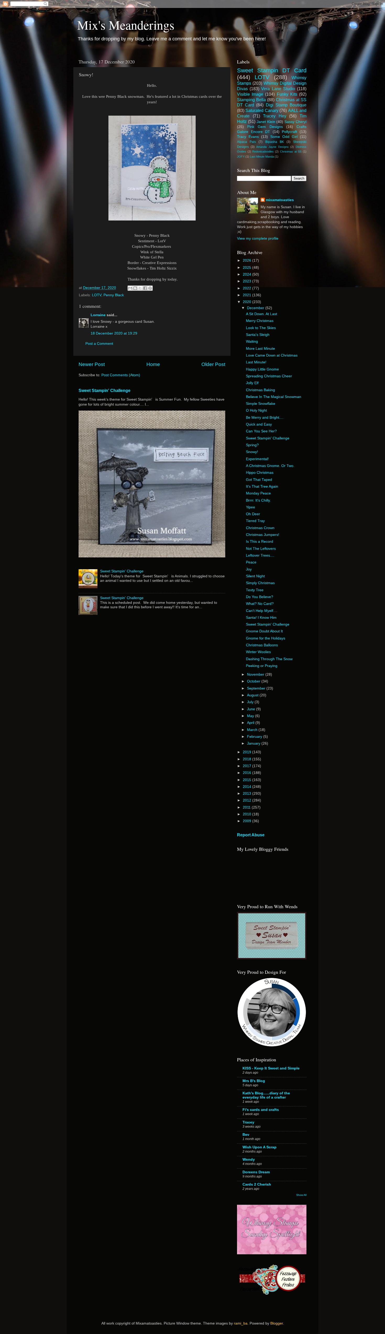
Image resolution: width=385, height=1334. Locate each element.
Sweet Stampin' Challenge (104, 390)
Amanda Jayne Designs (272, 146)
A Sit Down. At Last (261, 314)
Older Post (213, 364)
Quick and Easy (259, 424)
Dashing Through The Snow (269, 659)
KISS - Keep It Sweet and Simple (271, 1068)
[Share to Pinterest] (150, 288)
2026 (247, 260)
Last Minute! (256, 362)
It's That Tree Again (262, 486)
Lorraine (98, 315)
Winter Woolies (258, 652)
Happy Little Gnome (262, 369)
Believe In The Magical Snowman (273, 397)
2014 (247, 787)
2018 (247, 759)
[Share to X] (140, 288)
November (256, 674)
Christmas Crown (260, 528)
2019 (247, 752)
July (251, 702)
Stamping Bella (251, 99)
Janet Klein (266, 122)
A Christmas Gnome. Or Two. (270, 466)
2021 (247, 295)
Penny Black (113, 295)
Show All (301, 1194)
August (253, 695)
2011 (247, 807)
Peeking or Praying (261, 666)
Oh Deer (253, 514)
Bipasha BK (274, 142)
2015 (247, 780)
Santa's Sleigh (258, 335)
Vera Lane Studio (278, 88)
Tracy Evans (248, 137)
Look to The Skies (261, 328)
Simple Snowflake (260, 404)
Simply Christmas (260, 583)
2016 (247, 773)
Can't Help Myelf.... (261, 611)
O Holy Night (256, 410)
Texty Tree (254, 590)
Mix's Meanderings (125, 24)
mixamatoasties (280, 200)
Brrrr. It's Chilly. (258, 500)
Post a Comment (99, 344)
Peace (251, 562)
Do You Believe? (259, 597)
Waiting (252, 341)
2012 (247, 800)
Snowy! (252, 452)
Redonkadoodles (263, 151)
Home (153, 364)
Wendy (249, 1159)
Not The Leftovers (261, 549)
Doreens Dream (256, 1172)
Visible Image (250, 94)
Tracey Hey (274, 116)
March (252, 730)
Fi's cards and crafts (261, 1110)
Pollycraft (289, 132)
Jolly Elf (252, 383)
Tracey (248, 1122)
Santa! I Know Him (261, 618)
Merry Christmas (259, 321)
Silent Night (255, 576)
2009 (247, 821)
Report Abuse (251, 835)
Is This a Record (259, 542)
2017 (247, 766)
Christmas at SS (290, 151)
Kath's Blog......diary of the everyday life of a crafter (266, 1095)
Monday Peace (258, 493)
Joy (249, 569)
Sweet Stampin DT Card (271, 70)
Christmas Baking (260, 390)
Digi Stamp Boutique (286, 105)
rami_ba (241, 1323)
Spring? (252, 445)
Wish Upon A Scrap (260, 1147)
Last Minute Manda (262, 156)
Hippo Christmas (259, 473)
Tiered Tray (255, 521)
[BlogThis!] (135, 288)
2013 (247, 793)
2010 (247, 814)
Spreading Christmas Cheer (269, 376)
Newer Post (92, 364)
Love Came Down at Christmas (272, 355)
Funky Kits (287, 94)
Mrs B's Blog (254, 1081)
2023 (247, 281)
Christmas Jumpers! (262, 535)
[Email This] (130, 288)
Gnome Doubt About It (264, 631)
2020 (247, 302)
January (254, 743)
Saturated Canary (261, 110)
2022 (247, 288)
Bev (246, 1135)
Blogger (276, 1323)
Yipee (250, 507)
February (255, 737)
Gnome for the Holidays (265, 638)
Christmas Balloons (262, 645)
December (256, 308)
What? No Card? (260, 604)
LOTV (96, 295)
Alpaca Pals (246, 142)
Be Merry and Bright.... (264, 417)
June (251, 709)
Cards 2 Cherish (257, 1184)
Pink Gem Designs (265, 127)
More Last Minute (260, 349)
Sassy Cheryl (295, 122)
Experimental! (257, 459)
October (254, 681)
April (251, 723)
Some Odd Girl (284, 137)
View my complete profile (257, 238)
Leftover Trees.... (260, 555)
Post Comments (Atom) (120, 375)
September (256, 688)
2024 (247, 274)
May (251, 716)
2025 (247, 268)
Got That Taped (259, 480)
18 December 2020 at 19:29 (114, 333)
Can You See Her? (261, 431)
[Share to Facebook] (145, 288)
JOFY (241, 156)
